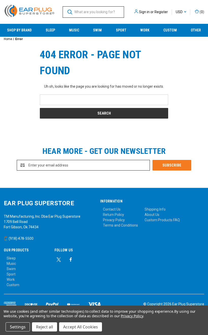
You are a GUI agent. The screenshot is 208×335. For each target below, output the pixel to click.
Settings (18, 327)
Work (144, 30)
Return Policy (113, 215)
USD (179, 12)
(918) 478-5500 (20, 238)
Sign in (144, 12)
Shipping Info (155, 209)
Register (161, 12)
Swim (97, 30)
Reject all (44, 327)
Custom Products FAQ (162, 220)
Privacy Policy (114, 220)
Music (74, 30)
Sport (121, 30)
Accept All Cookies (80, 327)
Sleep (50, 30)
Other (196, 30)
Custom (170, 30)
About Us (152, 215)
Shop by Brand (19, 30)
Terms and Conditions (120, 225)
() (201, 12)
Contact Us (111, 209)
